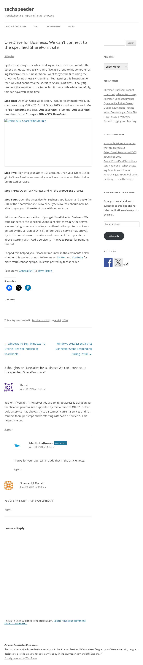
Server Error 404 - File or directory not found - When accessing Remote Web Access (120, 165)
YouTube (77, 257)
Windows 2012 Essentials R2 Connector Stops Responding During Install (74, 349)
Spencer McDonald (32, 483)
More (71, 26)
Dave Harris (45, 271)
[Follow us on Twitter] (118, 262)
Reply (7, 429)
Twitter (61, 257)
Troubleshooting (15, 26)
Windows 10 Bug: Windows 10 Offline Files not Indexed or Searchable (24, 349)
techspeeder (19, 9)
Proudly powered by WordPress (20, 658)
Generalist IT (27, 271)
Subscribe (114, 236)
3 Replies (9, 56)
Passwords (53, 26)
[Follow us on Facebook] (108, 262)
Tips (36, 26)
